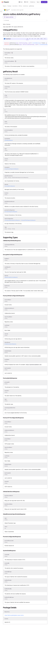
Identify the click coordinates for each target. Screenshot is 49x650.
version (6, 158)
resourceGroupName (9, 61)
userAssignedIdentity (9, 244)
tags (6, 227)
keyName (7, 258)
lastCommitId (8, 368)
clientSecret (7, 342)
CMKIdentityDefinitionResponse (11, 277)
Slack (21, 2)
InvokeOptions (36, 42)
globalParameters (9, 175)
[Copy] (46, 43)
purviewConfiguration (10, 210)
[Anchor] (41, 14)
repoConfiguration (9, 218)
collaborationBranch (9, 308)
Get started (44, 2)
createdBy (7, 563)
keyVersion (7, 285)
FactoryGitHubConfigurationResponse (12, 220)
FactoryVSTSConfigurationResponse (28, 220)
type (6, 148)
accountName (8, 299)
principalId (7, 382)
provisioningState (9, 130)
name (6, 121)
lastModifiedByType (9, 597)
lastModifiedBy (8, 588)
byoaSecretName (8, 504)
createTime (7, 86)
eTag (6, 95)
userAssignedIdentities (10, 407)
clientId (6, 333)
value (6, 526)
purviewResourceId (9, 540)
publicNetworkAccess (9, 201)
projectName (7, 438)
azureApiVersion (8, 78)
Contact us (32, 2)
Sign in (38, 2)
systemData (7, 138)
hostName (7, 359)
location (6, 193)
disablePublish (8, 350)
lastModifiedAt (8, 580)
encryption (7, 167)
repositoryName (8, 316)
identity (6, 184)
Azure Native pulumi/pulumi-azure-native (14, 615)
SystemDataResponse (9, 140)
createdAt (7, 554)
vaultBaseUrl (7, 267)
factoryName (8, 52)
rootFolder (7, 325)
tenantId (6, 390)
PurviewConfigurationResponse (11, 211)
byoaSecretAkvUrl (9, 495)
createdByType (8, 571)
